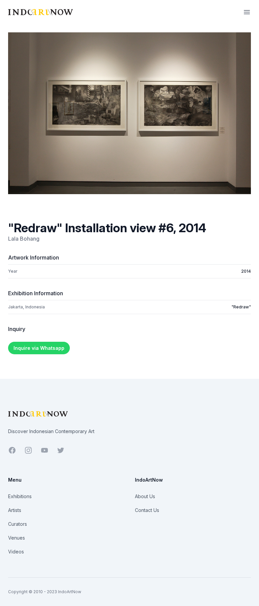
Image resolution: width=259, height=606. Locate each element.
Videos (16, 551)
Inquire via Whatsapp (38, 348)
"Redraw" (241, 306)
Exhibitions (20, 496)
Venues (16, 538)
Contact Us (147, 510)
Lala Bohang (23, 238)
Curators (17, 524)
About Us (145, 496)
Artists (14, 510)
